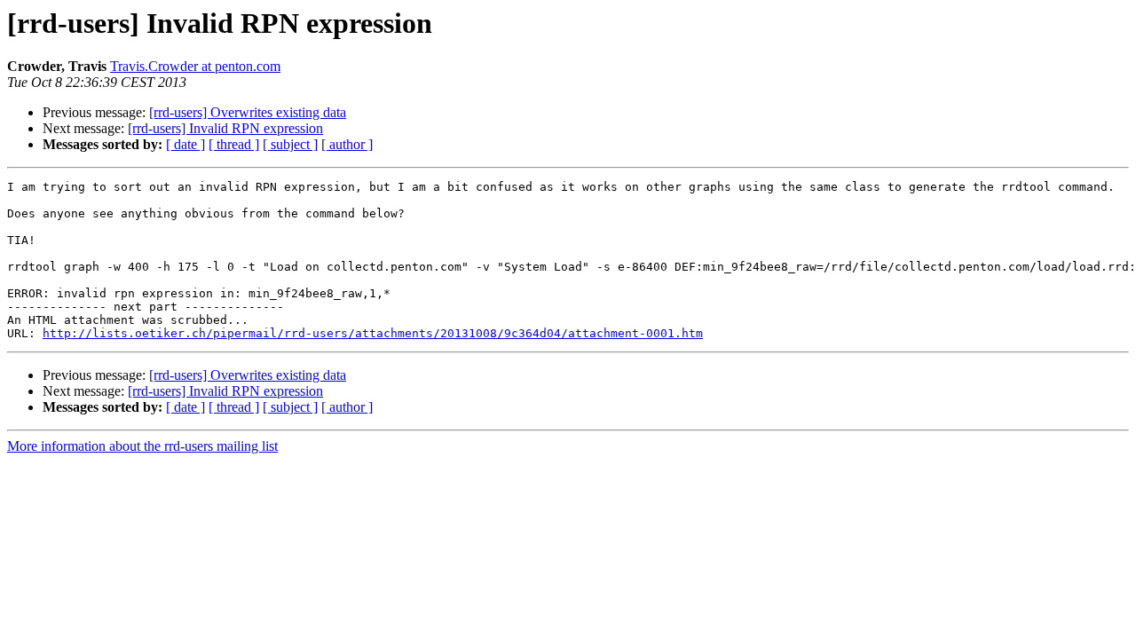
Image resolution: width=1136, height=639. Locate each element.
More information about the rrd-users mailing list (142, 446)
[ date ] (185, 144)
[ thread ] (234, 144)
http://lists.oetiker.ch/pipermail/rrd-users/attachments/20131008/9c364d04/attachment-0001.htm (373, 333)
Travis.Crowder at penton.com (195, 66)
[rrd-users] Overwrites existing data (247, 112)
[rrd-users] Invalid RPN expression (225, 128)
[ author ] (347, 144)
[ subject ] (290, 144)
